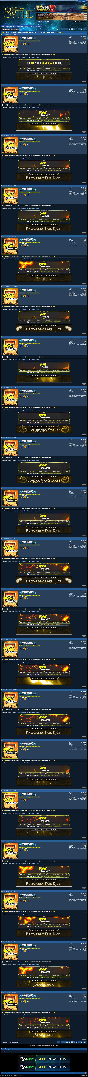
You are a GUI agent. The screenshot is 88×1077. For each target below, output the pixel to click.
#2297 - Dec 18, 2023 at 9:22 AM (9, 840)
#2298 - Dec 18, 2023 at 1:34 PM (9, 891)
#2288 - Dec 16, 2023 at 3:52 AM (9, 387)
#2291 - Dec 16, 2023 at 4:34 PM (9, 538)
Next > (84, 29)
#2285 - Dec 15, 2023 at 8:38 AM (9, 236)
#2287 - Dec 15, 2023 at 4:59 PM (9, 336)
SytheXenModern (5, 1072)
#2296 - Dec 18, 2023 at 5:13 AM (9, 790)
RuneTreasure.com (35, 57)
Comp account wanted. (35, 1045)
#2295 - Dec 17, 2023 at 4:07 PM (9, 740)
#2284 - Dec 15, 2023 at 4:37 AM (9, 185)
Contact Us (73, 1072)
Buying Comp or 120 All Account (50, 1045)
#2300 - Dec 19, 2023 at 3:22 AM (9, 992)
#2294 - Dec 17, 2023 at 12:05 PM (9, 689)
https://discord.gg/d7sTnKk (21, 57)
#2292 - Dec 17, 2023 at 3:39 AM (9, 588)
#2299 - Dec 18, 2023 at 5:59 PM (9, 941)
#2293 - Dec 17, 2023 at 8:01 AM (9, 639)
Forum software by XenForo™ (12, 1075)
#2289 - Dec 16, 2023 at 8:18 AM (9, 437)
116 (74, 29)
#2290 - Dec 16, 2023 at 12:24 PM (9, 488)
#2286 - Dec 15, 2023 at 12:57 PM (9, 286)
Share (84, 81)
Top (83, 1072)
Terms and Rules (84, 1075)
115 (72, 29)
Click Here (84, 41)
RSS (85, 1073)
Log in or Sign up (81, 1)
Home (80, 1072)
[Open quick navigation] (86, 26)
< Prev (58, 29)
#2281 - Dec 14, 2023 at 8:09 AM (9, 34)
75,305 (84, 37)
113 (67, 29)
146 (81, 29)
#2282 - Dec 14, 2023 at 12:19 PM (9, 84)
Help (77, 1072)
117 (76, 29)
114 (69, 29)
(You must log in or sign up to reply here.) (10, 1042)
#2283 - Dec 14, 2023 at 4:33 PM (9, 135)
